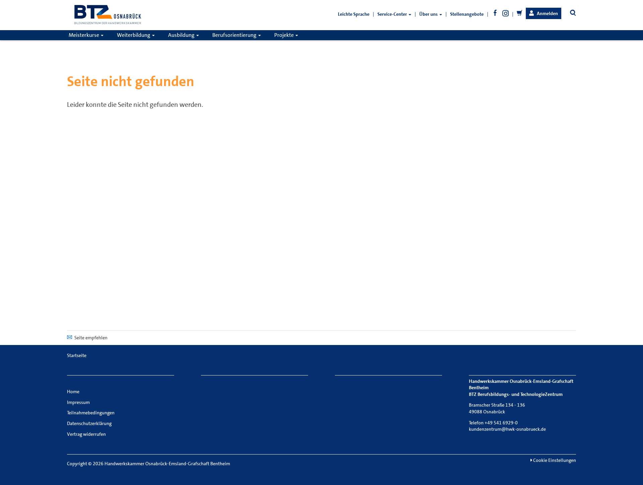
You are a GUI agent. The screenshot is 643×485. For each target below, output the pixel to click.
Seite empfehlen (91, 338)
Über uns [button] (429, 14)
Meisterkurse (84, 35)
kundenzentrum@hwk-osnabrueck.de (507, 429)
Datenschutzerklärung (89, 423)
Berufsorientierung (235, 35)
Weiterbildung (134, 35)
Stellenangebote (467, 14)
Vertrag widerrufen (86, 434)
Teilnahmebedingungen (91, 413)
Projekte (284, 35)
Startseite (76, 355)
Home (73, 392)
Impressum (78, 402)
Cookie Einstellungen (554, 460)
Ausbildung (182, 35)
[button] (543, 13)
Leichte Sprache (353, 14)
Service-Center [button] (392, 14)
